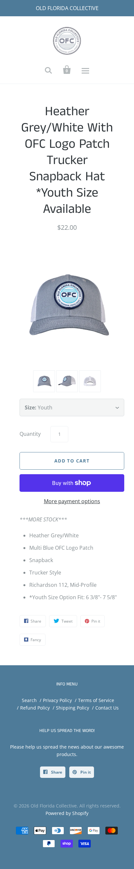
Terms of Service (96, 700)
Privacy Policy (57, 700)
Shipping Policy (72, 708)
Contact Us (107, 708)
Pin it (85, 772)
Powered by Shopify (67, 813)
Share (56, 772)
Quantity (30, 433)
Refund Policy (35, 708)
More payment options (72, 501)
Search (29, 700)
